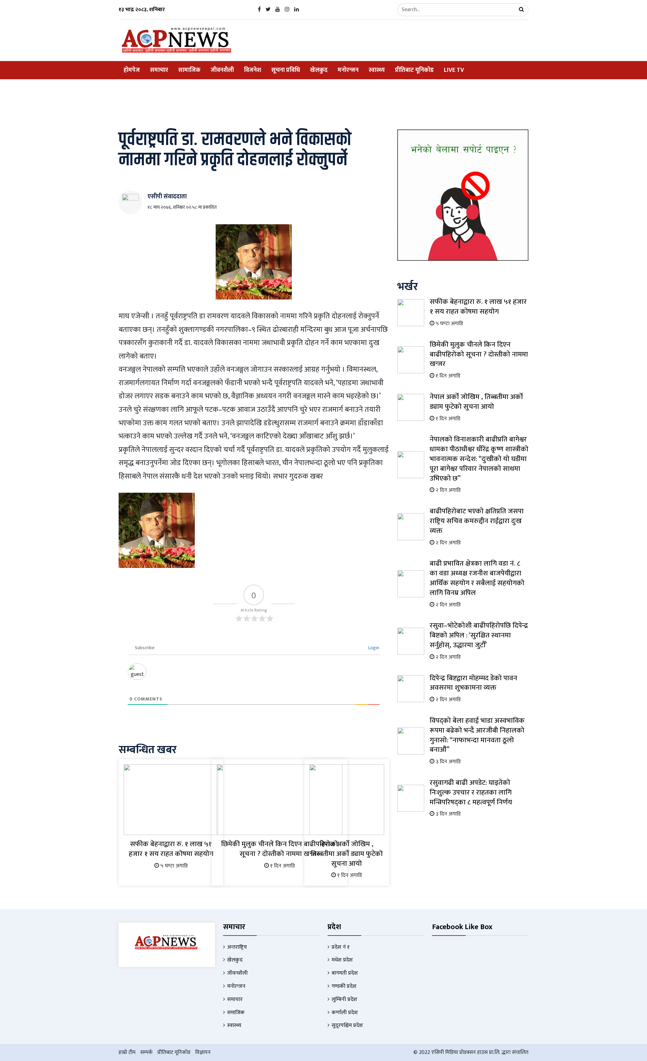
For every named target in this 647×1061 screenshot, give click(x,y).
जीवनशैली (222, 70)
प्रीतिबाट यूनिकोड (414, 70)
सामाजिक (189, 70)
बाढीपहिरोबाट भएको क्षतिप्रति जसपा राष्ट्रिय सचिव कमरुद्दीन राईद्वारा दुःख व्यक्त (477, 521)
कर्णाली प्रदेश (345, 1012)
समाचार (159, 70)
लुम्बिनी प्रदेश (344, 999)
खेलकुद (319, 70)
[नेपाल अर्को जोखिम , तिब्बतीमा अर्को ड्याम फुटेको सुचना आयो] (346, 799)
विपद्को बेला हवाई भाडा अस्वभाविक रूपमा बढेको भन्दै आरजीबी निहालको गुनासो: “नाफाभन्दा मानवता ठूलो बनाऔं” (477, 735)
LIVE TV (454, 70)
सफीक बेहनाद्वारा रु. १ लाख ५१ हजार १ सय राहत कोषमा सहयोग (171, 849)
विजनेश (252, 70)
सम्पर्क (146, 1052)
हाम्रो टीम (127, 1052)
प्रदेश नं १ (340, 947)
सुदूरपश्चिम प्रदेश (347, 1025)
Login (373, 648)
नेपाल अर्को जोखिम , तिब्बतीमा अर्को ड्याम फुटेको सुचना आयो (347, 853)
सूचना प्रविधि (285, 70)
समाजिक (236, 1012)
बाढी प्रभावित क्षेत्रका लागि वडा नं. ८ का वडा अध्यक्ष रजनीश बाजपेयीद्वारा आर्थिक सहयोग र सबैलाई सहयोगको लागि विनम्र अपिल (477, 577)
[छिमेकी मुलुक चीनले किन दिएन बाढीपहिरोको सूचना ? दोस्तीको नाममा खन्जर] (280, 799)
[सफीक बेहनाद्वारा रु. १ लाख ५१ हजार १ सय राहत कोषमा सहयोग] (171, 799)
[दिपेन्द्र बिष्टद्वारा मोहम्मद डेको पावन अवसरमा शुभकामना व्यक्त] (410, 688)
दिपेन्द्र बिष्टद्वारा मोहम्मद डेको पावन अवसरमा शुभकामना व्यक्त (473, 683)
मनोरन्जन (348, 70)
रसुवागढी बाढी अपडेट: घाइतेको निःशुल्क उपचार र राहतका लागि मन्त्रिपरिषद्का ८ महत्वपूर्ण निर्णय (471, 792)
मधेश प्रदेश (342, 960)
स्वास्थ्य (377, 70)
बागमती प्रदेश (345, 973)
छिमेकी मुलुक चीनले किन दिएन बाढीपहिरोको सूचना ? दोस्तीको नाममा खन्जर (279, 849)
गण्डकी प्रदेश (344, 986)
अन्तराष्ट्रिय (237, 947)
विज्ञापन (203, 1052)
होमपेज (132, 70)
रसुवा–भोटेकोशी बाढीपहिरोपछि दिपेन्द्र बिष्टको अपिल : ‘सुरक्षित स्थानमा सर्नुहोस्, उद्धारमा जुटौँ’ (479, 635)
